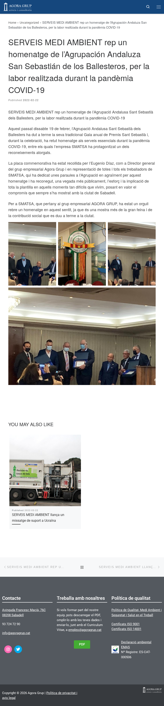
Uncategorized (29, 22)
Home (12, 22)
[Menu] (158, 6)
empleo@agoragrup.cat (84, 630)
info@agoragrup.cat (16, 633)
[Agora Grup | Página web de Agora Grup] (17, 6)
